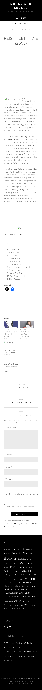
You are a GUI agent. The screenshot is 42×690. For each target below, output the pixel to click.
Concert (25, 563)
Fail (26, 571)
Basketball (22, 559)
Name (8, 455)
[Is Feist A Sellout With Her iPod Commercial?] (27, 324)
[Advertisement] (21, 75)
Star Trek (16, 605)
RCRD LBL (17, 234)
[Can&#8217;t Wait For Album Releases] (11, 345)
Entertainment (24, 23)
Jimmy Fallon (8, 583)
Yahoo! (25, 609)
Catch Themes (29, 683)
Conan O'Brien (12, 563)
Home (11, 23)
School (17, 601)
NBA (19, 586)
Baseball (11, 558)
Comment (10, 428)
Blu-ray (29, 559)
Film (30, 570)
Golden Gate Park (26, 575)
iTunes (20, 579)
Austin (29, 549)
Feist (24, 101)
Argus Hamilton (18, 549)
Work (21, 609)
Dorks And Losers (11, 571)
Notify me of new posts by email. (19, 507)
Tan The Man (29, 50)
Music (30, 583)
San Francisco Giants (26, 596)
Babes (7, 553)
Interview (13, 579)
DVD (22, 571)
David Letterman (19, 567)
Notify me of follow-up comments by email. (21, 495)
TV (18, 609)
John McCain (18, 583)
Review (8, 593)
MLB (25, 583)
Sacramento (19, 593)
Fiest (20, 175)
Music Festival (10, 586)
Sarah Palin (8, 601)
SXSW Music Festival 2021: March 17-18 (20, 652)
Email (8, 467)
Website (9, 479)
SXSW (23, 605)
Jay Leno (28, 579)
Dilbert (31, 567)
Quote (30, 589)
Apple (6, 549)
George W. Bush (12, 574)
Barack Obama (21, 553)
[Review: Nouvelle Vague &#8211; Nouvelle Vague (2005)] (11, 324)
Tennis (13, 608)
